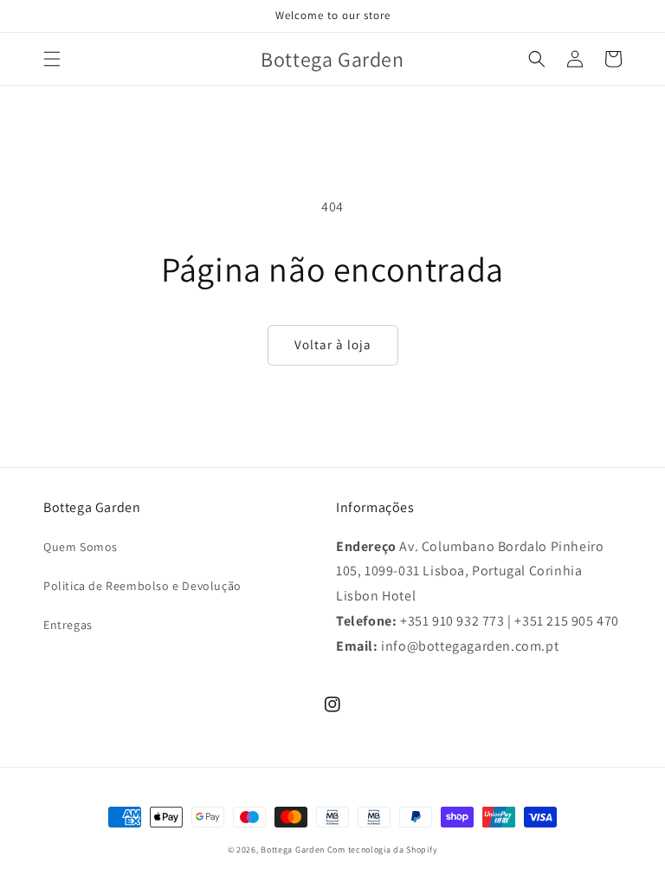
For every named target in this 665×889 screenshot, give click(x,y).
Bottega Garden (294, 849)
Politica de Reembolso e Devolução (142, 586)
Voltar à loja (332, 344)
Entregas (68, 625)
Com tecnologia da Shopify (382, 849)
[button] (52, 59)
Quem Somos (80, 547)
